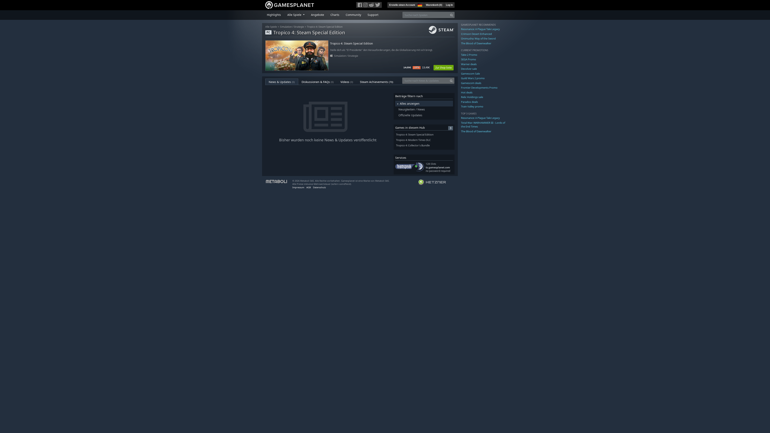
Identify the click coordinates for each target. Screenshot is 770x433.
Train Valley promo (472, 106)
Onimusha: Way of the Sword (478, 38)
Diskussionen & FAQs (318, 82)
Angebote (317, 15)
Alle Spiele (271, 26)
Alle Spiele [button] (294, 15)
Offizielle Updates (410, 115)
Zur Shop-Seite (443, 67)
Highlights (274, 15)
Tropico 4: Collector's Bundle (413, 145)
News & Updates (282, 82)
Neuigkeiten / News (411, 109)
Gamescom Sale (470, 73)
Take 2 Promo (469, 55)
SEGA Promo (468, 59)
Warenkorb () (434, 5)
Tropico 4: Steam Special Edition (324, 26)
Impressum (298, 187)
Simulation (286, 26)
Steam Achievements (376, 82)
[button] (419, 4)
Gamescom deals (471, 83)
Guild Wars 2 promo (473, 78)
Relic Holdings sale (472, 97)
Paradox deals (469, 102)
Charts (334, 15)
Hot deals (466, 92)
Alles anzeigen (409, 103)
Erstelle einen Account (402, 5)
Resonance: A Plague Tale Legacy (480, 29)
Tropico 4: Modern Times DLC (413, 140)
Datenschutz (319, 187)
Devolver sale (469, 69)
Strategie (299, 26)
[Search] (451, 15)
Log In (449, 5)
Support (373, 15)
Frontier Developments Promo (479, 87)
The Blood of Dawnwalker (476, 43)
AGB (308, 187)
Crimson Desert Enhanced (476, 34)
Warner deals (469, 64)
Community (353, 15)
